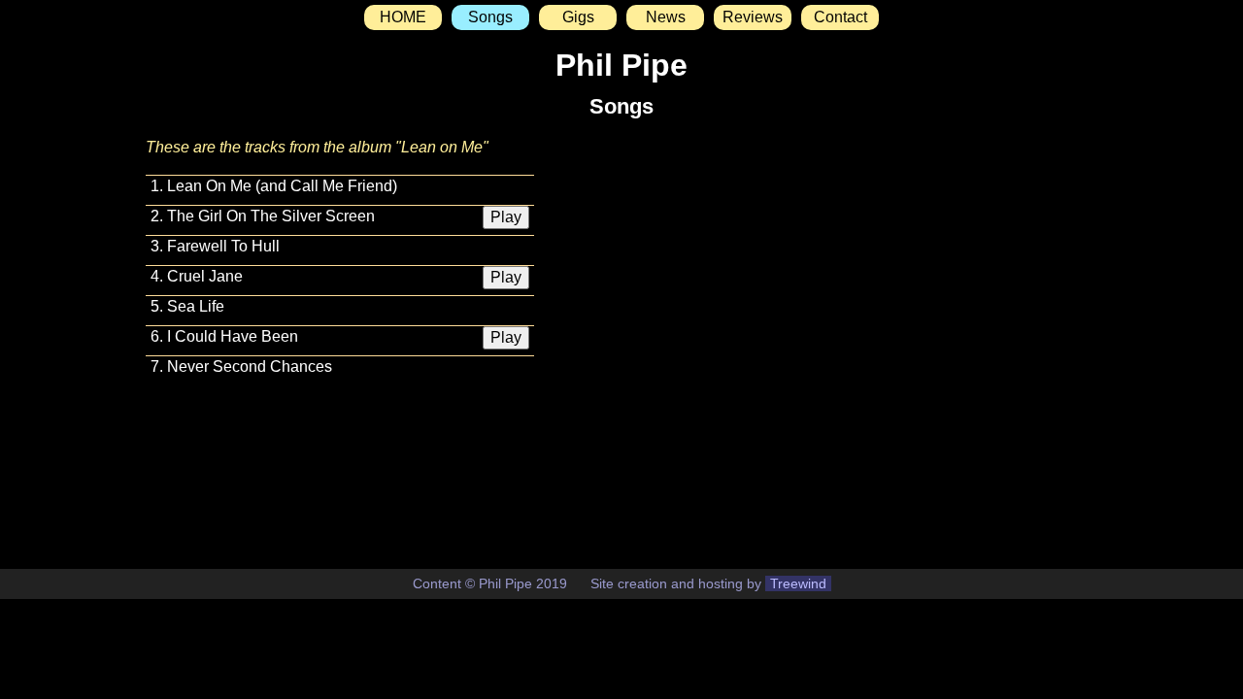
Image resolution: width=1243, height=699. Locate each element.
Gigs (578, 17)
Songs (490, 17)
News (666, 17)
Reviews (752, 17)
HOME (403, 17)
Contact (840, 17)
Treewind (798, 583)
